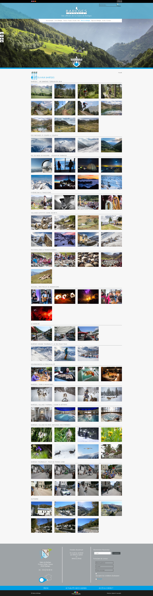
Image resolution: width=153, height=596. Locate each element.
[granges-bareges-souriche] (111, 239)
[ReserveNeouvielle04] (88, 125)
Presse (46, 588)
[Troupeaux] (41, 276)
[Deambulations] (64, 296)
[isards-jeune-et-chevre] (64, 451)
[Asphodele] (64, 434)
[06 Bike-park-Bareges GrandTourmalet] (64, 108)
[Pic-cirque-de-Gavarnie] (41, 182)
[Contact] (121, 1)
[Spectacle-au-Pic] (64, 182)
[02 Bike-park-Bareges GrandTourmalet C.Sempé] (64, 91)
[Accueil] (43, 20)
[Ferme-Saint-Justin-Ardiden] (41, 145)
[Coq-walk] (88, 434)
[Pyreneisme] (111, 202)
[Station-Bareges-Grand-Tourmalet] (88, 354)
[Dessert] (88, 374)
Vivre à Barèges (58, 20)
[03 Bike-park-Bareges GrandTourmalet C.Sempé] (88, 91)
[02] (64, 394)
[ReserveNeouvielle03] (64, 125)
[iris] (41, 451)
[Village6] (88, 525)
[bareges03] (88, 414)
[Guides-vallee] (41, 202)
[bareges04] (111, 414)
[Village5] (64, 525)
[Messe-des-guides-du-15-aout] (88, 202)
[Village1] (64, 509)
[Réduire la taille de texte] (36, 75)
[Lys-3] (111, 434)
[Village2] (88, 509)
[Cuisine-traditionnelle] (64, 374)
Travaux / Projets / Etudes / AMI (71, 20)
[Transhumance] (111, 259)
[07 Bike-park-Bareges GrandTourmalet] (88, 108)
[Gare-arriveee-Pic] (64, 165)
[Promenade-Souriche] (111, 222)
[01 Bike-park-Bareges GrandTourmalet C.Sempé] (41, 91)
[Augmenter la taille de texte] (32, 75)
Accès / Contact (106, 20)
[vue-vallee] (111, 145)
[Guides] (64, 202)
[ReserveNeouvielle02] (41, 125)
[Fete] (88, 296)
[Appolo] (41, 434)
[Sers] (64, 239)
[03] (88, 394)
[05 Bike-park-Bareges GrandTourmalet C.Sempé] (41, 108)
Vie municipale (49, 20)
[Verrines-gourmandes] (111, 374)
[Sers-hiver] (41, 239)
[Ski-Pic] (64, 354)
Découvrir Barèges (85, 20)
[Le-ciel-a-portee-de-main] (88, 165)
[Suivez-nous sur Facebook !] (118, 1)
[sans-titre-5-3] (88, 451)
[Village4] (41, 525)
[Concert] (41, 296)
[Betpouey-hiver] (41, 222)
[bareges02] (64, 414)
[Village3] (111, 509)
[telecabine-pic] (111, 182)
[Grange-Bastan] (64, 222)
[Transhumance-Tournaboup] (64, 259)
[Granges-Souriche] (88, 222)
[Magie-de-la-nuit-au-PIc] (111, 165)
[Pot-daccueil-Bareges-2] (111, 296)
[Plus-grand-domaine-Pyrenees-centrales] (41, 354)
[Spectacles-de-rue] (41, 313)
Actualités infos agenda (76, 588)
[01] (41, 394)
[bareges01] (41, 414)
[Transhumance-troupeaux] (88, 259)
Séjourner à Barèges (96, 20)
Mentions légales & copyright (114, 593)
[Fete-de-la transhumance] (41, 259)
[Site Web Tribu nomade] (76, 593)
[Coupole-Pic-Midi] (41, 165)
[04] (111, 394)
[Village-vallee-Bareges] (88, 239)
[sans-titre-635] (111, 451)
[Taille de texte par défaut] (34, 75)
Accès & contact (106, 588)
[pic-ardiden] (64, 145)
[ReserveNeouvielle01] (111, 108)
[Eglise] (41, 509)
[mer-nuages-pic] (88, 182)
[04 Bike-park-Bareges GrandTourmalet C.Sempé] (111, 91)
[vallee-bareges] (88, 145)
